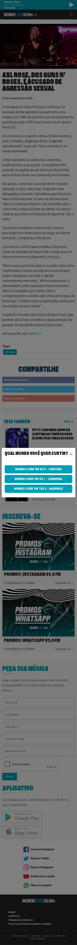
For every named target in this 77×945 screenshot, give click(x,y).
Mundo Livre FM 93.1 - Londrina (38, 479)
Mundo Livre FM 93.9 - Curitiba (38, 469)
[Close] (71, 454)
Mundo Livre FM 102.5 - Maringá (38, 488)
